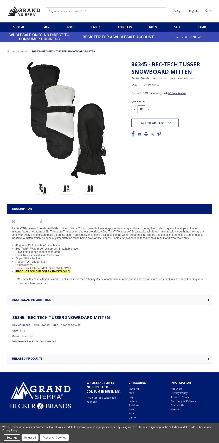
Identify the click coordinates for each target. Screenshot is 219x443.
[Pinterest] (159, 134)
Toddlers (125, 27)
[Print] (146, 134)
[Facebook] (133, 134)
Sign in (180, 11)
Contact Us (177, 405)
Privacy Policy (179, 393)
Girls (153, 27)
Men (46, 27)
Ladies (95, 27)
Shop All (19, 27)
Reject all (30, 437)
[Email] (139, 134)
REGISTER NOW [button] (188, 37)
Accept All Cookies (54, 437)
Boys (70, 27)
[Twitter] (152, 134)
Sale (177, 27)
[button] (175, 93)
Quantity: (138, 101)
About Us (176, 388)
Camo (202, 27)
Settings (12, 437)
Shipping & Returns (183, 401)
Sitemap (176, 409)
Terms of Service (181, 397)
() (210, 11)
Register (194, 11)
